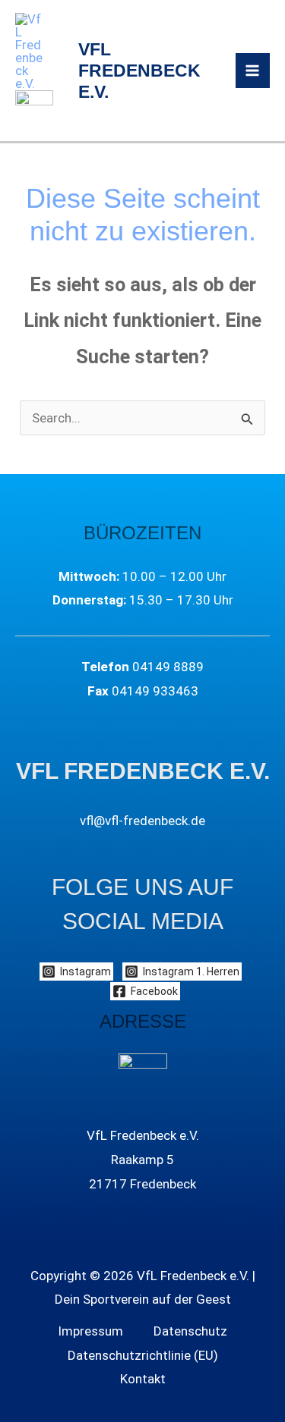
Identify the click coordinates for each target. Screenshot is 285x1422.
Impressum (90, 1331)
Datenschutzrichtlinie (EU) (143, 1355)
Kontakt (143, 1378)
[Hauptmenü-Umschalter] (253, 70)
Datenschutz (190, 1331)
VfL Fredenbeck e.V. (139, 70)
